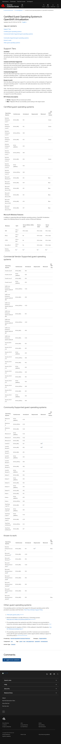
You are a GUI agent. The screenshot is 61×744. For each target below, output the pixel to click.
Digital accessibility (6, 736)
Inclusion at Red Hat (6, 726)
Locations (4, 724)
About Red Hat (5, 703)
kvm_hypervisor (30, 641)
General (13, 644)
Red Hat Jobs (5, 706)
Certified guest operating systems (12, 31)
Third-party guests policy (13, 614)
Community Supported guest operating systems (16, 38)
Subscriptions (5, 1)
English (47, 6)
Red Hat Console (21, 1)
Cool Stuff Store (24, 726)
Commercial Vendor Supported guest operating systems (18, 34)
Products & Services (8, 10)
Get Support (30, 1)
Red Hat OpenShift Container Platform (20, 638)
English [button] (24, 22)
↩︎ (20, 614)
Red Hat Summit (42, 726)
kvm (24, 641)
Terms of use (23, 734)
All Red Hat (53, 6)
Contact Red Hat (24, 724)
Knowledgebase (19, 10)
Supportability (42, 638)
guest (20, 641)
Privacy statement (6, 734)
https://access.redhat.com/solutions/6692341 (18, 619)
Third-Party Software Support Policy (33, 610)
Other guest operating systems (12, 42)
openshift (37, 641)
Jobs (22, 723)
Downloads (13, 1)
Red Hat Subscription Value (8, 700)
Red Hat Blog (41, 724)
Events (40, 723)
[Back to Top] (59, 741)
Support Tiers (7, 29)
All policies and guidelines (44, 734)
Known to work (7, 40)
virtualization (44, 641)
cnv (12, 641)
